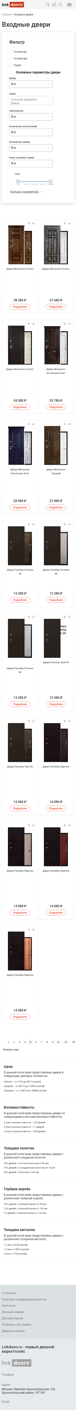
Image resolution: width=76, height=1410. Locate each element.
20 (66, 1042)
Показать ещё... (12, 1049)
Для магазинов (12, 1318)
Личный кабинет (13, 1312)
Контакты (8, 1305)
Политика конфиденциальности (24, 1299)
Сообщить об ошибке (16, 1324)
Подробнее (20, 306)
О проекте (8, 1293)
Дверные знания (13, 1331)
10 (58, 1042)
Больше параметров (24, 191)
